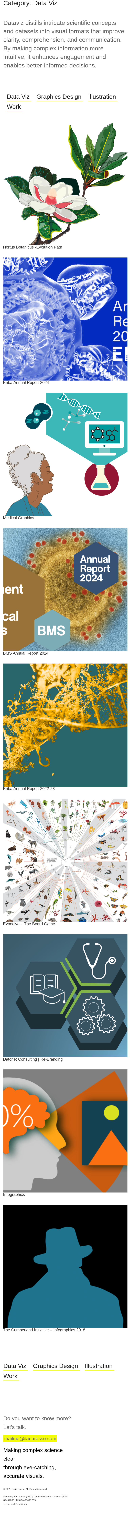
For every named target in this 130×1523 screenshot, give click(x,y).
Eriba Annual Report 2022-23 (29, 788)
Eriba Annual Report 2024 (26, 382)
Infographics (14, 1194)
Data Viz (18, 96)
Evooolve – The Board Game (29, 924)
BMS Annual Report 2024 (25, 653)
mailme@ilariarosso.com (30, 1438)
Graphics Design (58, 96)
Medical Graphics (18, 517)
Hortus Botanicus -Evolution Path (32, 247)
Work (14, 106)
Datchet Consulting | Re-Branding (33, 1059)
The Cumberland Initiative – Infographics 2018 (44, 1330)
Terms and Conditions (15, 1504)
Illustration (102, 96)
